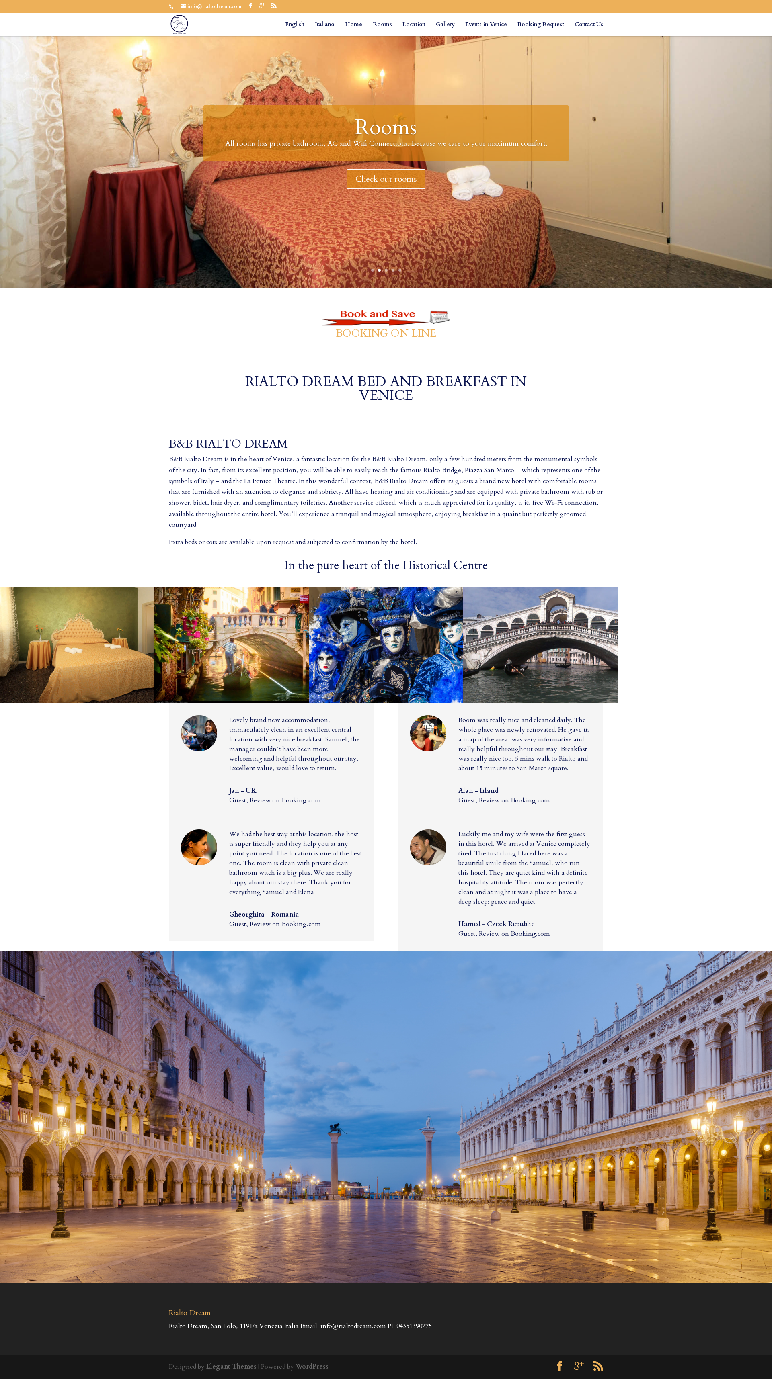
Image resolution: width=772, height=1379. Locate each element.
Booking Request (540, 25)
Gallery (445, 25)
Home (353, 25)
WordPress (312, 1366)
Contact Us (589, 25)
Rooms (382, 25)
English (294, 25)
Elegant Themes (231, 1366)
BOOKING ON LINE (386, 333)
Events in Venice (486, 25)
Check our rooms (386, 179)
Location (413, 25)
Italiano (325, 25)
